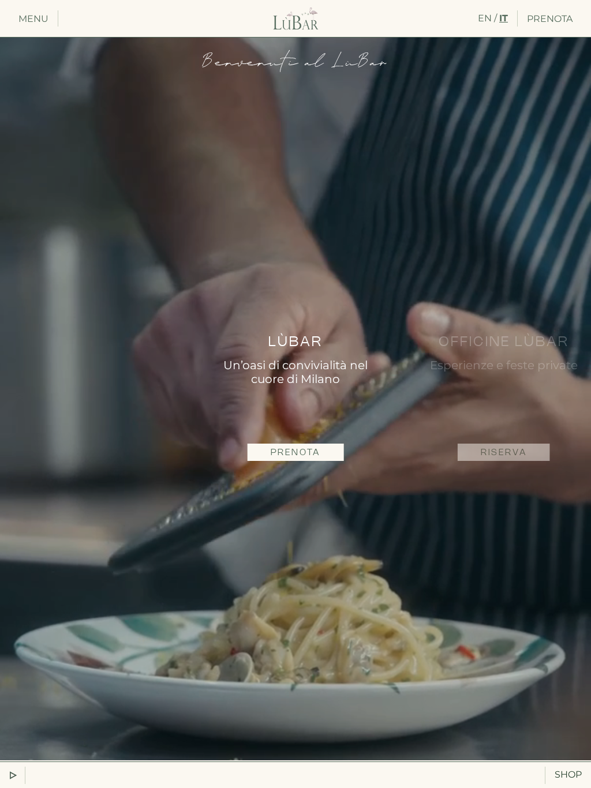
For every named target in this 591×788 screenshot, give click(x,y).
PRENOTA (296, 453)
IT (503, 18)
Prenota (550, 18)
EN (485, 18)
